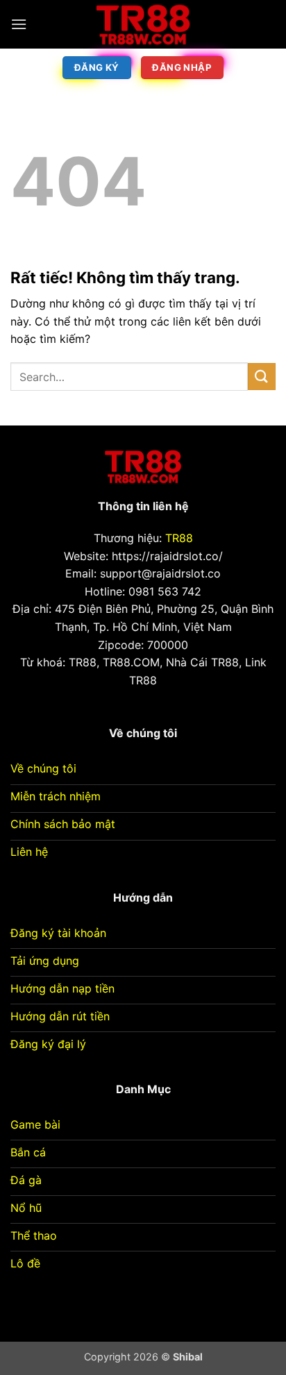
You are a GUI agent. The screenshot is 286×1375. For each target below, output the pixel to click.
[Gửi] (262, 376)
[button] (18, 24)
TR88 (179, 538)
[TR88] (143, 24)
